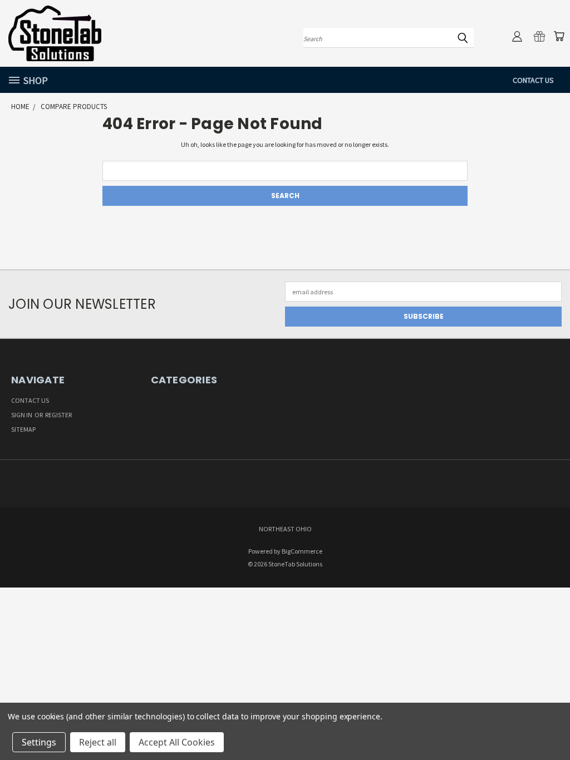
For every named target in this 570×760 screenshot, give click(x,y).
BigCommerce (302, 551)
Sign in (22, 415)
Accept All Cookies (177, 742)
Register (58, 415)
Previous (551, 725)
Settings (39, 742)
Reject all (97, 742)
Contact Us (533, 80)
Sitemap (23, 429)
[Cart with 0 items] (558, 36)
